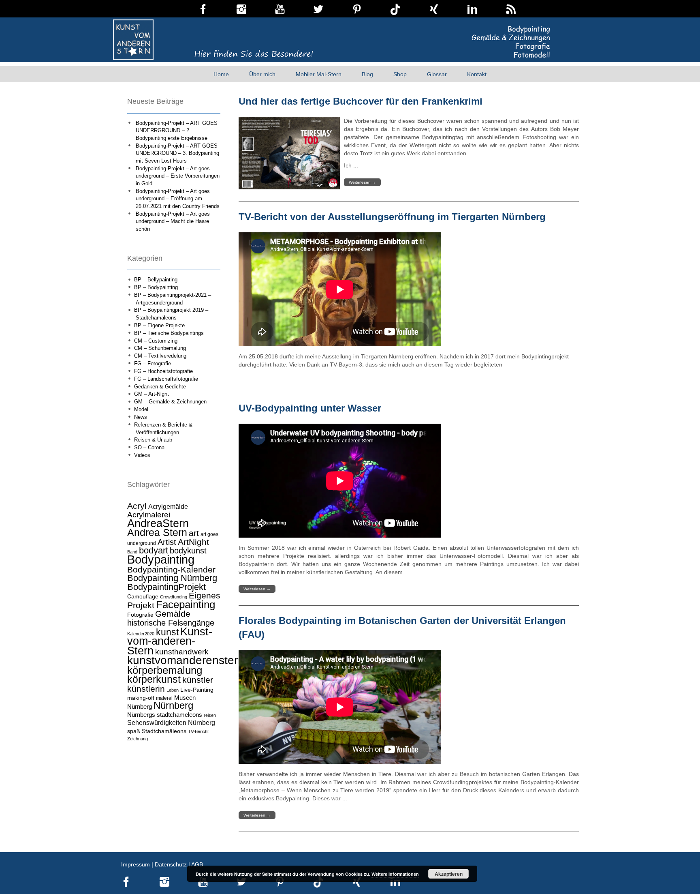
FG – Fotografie (152, 363)
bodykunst (188, 550)
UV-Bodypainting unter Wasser (310, 408)
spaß (133, 731)
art (194, 533)
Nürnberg (173, 705)
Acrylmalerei (148, 514)
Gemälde (172, 613)
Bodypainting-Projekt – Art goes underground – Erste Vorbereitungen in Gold (178, 176)
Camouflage (142, 596)
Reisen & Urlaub (153, 440)
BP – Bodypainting (156, 287)
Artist (167, 542)
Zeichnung (137, 738)
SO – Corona (149, 447)
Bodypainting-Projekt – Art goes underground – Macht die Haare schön (173, 221)
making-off (140, 698)
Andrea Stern (157, 532)
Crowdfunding (173, 596)
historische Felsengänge (170, 622)
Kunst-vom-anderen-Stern (169, 641)
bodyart (153, 550)
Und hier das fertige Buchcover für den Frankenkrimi (360, 101)
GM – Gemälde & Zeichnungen (170, 402)
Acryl (137, 505)
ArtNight (193, 542)
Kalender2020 (140, 633)
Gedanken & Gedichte (160, 387)
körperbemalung (164, 670)
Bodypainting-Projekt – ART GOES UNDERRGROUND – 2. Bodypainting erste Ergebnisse (177, 130)
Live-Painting (196, 689)
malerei (164, 698)
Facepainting (185, 604)
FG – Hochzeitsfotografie (163, 371)
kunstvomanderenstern (185, 660)
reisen (210, 715)
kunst (167, 632)
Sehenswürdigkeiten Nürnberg (171, 722)
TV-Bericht (198, 731)
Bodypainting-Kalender (171, 570)
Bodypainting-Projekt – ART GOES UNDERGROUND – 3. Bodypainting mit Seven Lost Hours (177, 153)
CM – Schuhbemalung (160, 348)
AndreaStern (158, 523)
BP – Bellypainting (155, 280)
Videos (142, 455)
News (140, 417)
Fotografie (140, 614)
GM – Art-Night (151, 394)
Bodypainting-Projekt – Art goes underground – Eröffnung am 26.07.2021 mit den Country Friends (178, 198)
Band (132, 551)
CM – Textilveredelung (160, 356)
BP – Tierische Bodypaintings (169, 333)
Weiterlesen (362, 182)
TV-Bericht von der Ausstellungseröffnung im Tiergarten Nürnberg (392, 216)
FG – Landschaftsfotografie (166, 379)
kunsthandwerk (182, 651)
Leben (172, 690)
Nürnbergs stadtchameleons (164, 714)
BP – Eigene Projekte (159, 325)
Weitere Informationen (395, 874)
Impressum (135, 864)
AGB (197, 864)
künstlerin (146, 689)
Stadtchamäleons (164, 731)
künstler (197, 680)
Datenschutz (171, 864)
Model (141, 409)
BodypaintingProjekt (166, 587)
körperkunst (154, 679)
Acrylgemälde (168, 506)
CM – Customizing (155, 341)
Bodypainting (160, 559)
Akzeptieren (449, 873)
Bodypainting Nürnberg (172, 578)
